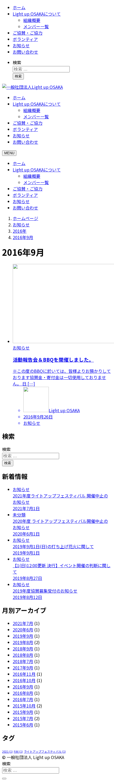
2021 (7, 751)
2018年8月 (23, 655)
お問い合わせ (25, 52)
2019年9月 (23, 636)
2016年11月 (24, 674)
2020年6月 (23, 629)
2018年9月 (23, 648)
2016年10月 (24, 680)
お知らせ (21, 45)
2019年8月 (23, 642)
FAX (18, 751)
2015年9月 (23, 712)
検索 (17, 62)
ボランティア (25, 39)
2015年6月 (23, 725)
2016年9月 (23, 686)
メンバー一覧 (36, 26)
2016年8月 (23, 693)
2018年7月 (23, 661)
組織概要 (31, 20)
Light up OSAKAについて (37, 14)
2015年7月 (23, 718)
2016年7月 (23, 699)
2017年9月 (23, 667)
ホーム (19, 7)
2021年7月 (23, 623)
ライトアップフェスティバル (45, 751)
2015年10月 (24, 705)
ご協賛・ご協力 (27, 33)
